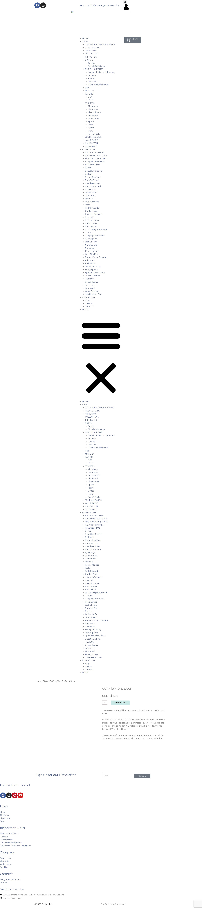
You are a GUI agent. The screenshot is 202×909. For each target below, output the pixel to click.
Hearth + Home (92, 220)
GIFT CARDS (91, 57)
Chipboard (93, 115)
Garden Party (91, 211)
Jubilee (88, 232)
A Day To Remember (95, 162)
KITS (87, 88)
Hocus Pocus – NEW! (95, 152)
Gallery (88, 303)
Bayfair (88, 168)
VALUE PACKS (91, 140)
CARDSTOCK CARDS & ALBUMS (100, 44)
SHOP (85, 41)
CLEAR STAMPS (92, 48)
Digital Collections (96, 66)
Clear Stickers (94, 112)
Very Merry (90, 285)
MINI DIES (90, 91)
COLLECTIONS (92, 54)
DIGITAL (89, 60)
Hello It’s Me (91, 226)
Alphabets (92, 106)
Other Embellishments (98, 85)
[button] (125, 2)
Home (38, 681)
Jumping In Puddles (94, 236)
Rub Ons (92, 81)
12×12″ (90, 100)
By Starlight (90, 189)
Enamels (92, 75)
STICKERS (90, 103)
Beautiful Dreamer (94, 171)
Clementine (90, 195)
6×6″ (90, 97)
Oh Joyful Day (91, 251)
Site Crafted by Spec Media (113, 904)
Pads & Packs (94, 134)
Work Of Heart (92, 291)
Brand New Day (92, 183)
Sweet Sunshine (92, 276)
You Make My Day (93, 294)
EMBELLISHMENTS (94, 69)
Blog (87, 300)
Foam (90, 125)
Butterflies (93, 109)
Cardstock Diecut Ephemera (101, 72)
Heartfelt (89, 217)
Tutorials (89, 306)
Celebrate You (91, 192)
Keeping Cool (91, 239)
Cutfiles (91, 63)
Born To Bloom (92, 180)
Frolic (87, 205)
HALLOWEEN (91, 143)
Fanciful (89, 199)
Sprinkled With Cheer (95, 273)
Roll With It (90, 263)
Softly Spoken (91, 269)
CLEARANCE (91, 146)
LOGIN (85, 310)
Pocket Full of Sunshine (96, 257)
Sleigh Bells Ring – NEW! (96, 158)
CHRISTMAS (91, 51)
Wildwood (90, 288)
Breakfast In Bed (93, 186)
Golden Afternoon (93, 214)
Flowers (91, 78)
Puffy (90, 131)
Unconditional (91, 282)
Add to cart (120, 702)
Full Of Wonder (92, 208)
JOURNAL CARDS (93, 137)
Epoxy (91, 121)
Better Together (93, 177)
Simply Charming (93, 266)
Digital (45, 681)
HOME (85, 38)
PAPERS (89, 94)
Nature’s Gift (91, 245)
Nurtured (89, 248)
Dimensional (93, 118)
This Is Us (89, 279)
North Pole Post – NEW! (96, 155)
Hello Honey (91, 223)
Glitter (91, 128)
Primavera (90, 260)
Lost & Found (91, 242)
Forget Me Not (92, 202)
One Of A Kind (91, 254)
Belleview (89, 174)
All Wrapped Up (92, 165)
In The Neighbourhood (96, 229)
